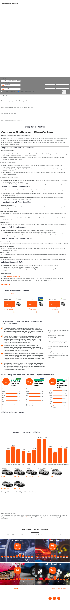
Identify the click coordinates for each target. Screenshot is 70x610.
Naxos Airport (17, 540)
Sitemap (3, 599)
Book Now (5, 285)
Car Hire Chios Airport (52, 564)
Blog (2, 595)
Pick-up (3, 78)
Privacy (3, 597)
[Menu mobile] (67, 2)
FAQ (2, 593)
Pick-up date (5, 82)
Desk (3, 391)
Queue (4, 405)
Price (3, 393)
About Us (4, 591)
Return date (4, 86)
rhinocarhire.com (10, 4)
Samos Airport (17, 564)
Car (3, 389)
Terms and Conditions (7, 601)
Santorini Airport (52, 540)
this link (25, 517)
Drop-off (4, 400)
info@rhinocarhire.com (60, 592)
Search (64, 91)
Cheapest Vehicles (9, 294)
